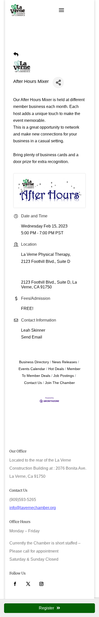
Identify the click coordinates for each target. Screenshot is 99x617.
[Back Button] (15, 54)
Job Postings (63, 376)
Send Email (31, 337)
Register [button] (46, 608)
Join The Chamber (60, 383)
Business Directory (34, 362)
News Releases (64, 362)
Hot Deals (56, 369)
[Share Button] (58, 82)
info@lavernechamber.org (32, 508)
